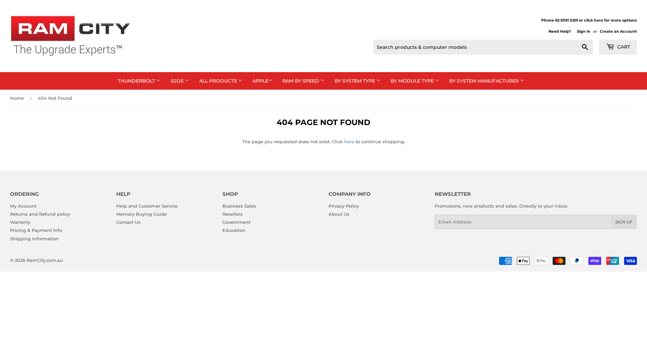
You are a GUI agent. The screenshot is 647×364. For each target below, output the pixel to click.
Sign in (583, 31)
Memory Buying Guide (141, 214)
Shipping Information (34, 238)
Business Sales (239, 206)
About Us (339, 214)
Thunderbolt (137, 81)
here (349, 141)
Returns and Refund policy (40, 214)
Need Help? (560, 31)
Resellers (232, 214)
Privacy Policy (344, 206)
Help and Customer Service (147, 206)
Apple (260, 81)
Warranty (20, 222)
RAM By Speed (301, 81)
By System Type (355, 81)
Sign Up (624, 221)
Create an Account (618, 31)
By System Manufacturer (484, 81)
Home (17, 98)
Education (233, 230)
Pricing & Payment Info (36, 230)
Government (236, 222)
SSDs (178, 81)
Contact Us (128, 222)
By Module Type (413, 81)
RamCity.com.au (45, 260)
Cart (623, 47)
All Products (218, 81)
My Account (23, 206)
